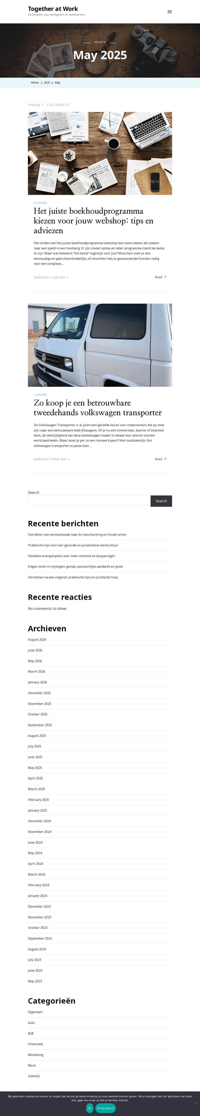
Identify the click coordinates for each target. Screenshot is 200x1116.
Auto (31, 1023)
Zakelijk (34, 1076)
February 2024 (38, 885)
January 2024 (37, 896)
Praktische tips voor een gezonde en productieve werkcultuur (73, 545)
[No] (195, 1107)
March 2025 (36, 789)
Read (158, 277)
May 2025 (35, 768)
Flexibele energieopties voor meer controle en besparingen (71, 556)
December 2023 (39, 906)
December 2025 (39, 693)
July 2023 (34, 960)
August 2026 (37, 639)
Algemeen (40, 203)
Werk (32, 1065)
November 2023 (39, 917)
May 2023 (35, 981)
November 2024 (39, 832)
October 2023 (37, 928)
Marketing (35, 1055)
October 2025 (37, 714)
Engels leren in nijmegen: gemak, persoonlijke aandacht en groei (75, 566)
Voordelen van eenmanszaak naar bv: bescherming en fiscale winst (77, 534)
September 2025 (40, 725)
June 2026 (35, 650)
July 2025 (34, 746)
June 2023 (35, 970)
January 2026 (37, 682)
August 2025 (37, 736)
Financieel (35, 1044)
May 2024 (35, 853)
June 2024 (35, 842)
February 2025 (38, 800)
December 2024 (39, 821)
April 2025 (35, 778)
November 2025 (39, 704)
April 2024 (35, 864)
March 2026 (36, 671)
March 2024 (36, 874)
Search (33, 492)
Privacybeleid (105, 1108)
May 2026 (35, 661)
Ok (90, 1108)
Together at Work (53, 9)
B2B (31, 1033)
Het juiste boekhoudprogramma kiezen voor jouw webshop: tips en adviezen (94, 221)
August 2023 (37, 949)
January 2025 (37, 810)
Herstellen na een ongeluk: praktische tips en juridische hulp (73, 577)
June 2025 (35, 757)
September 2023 (40, 938)
